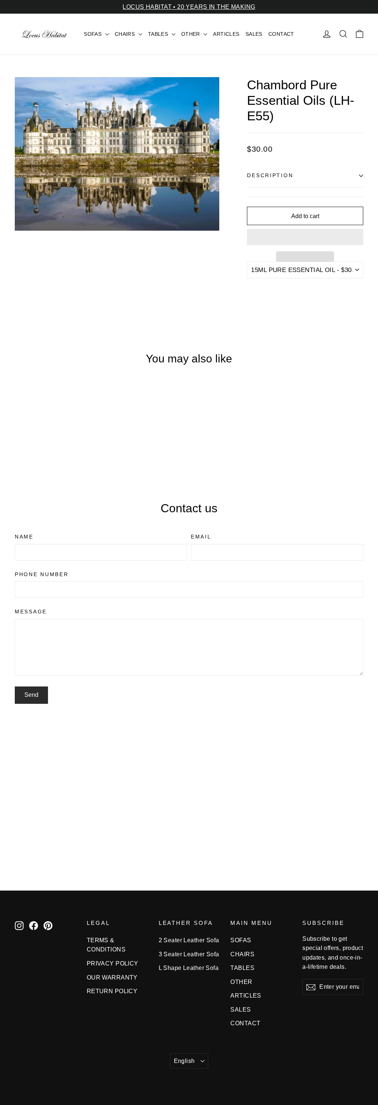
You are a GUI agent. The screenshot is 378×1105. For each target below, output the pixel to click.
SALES (253, 34)
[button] (305, 237)
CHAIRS (126, 34)
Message (31, 612)
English (184, 1061)
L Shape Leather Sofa (189, 968)
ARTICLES (226, 34)
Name (24, 537)
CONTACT (281, 34)
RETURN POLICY (112, 991)
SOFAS (93, 34)
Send (31, 695)
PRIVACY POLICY (112, 963)
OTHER (191, 34)
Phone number (42, 574)
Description (270, 175)
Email (201, 537)
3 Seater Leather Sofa (189, 954)
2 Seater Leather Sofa (189, 940)
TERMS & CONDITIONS (106, 945)
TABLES (159, 34)
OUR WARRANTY (112, 977)
